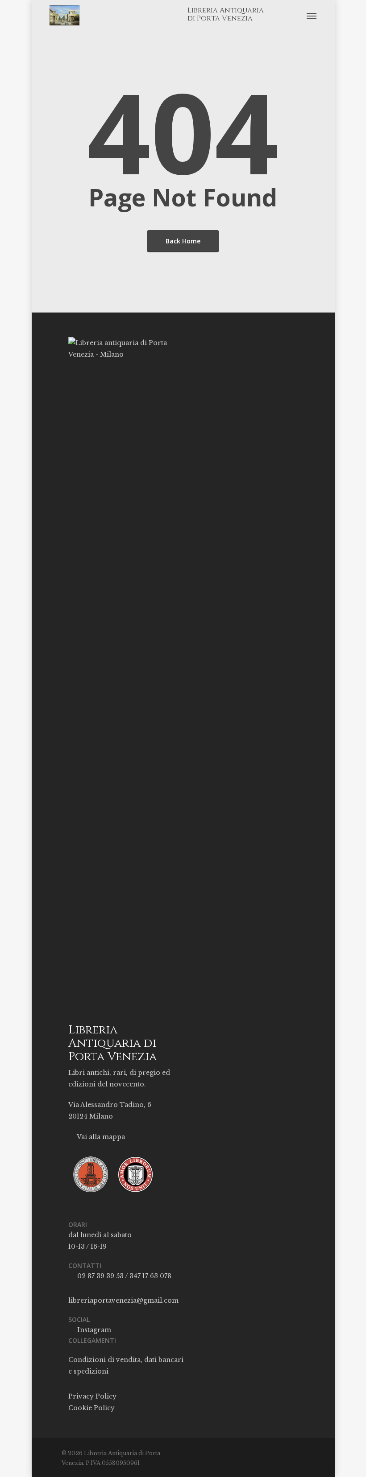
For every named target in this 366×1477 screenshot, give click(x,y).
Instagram (93, 1330)
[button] (311, 15)
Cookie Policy (91, 1408)
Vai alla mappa (100, 1137)
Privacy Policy (92, 1396)
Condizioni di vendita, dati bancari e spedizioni (125, 1365)
